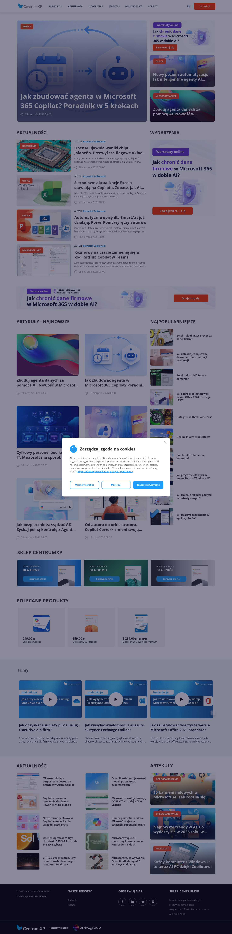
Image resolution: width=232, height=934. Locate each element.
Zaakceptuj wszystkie (148, 485)
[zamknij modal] (165, 442)
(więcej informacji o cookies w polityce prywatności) (105, 471)
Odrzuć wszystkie (84, 485)
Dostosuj (116, 485)
